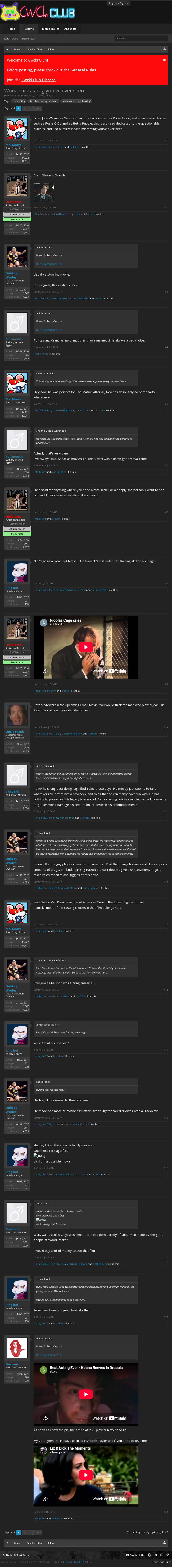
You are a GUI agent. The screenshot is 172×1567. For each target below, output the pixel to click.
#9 (166, 684)
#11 (166, 811)
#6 (166, 465)
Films (20, 95)
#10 (166, 727)
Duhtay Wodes (11, 275)
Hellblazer (75, 146)
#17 (166, 1167)
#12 (166, 881)
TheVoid (12, 791)
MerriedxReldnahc (78, 298)
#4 (166, 347)
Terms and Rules (161, 1561)
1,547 (26, 293)
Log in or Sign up (118, 3)
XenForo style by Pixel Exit (78, 1561)
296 (27, 1377)
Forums (29, 29)
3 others (90, 213)
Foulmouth (14, 339)
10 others (85, 817)
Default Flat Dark (17, 1555)
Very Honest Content (77, 1124)
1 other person (99, 589)
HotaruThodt (58, 213)
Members (48, 29)
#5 (166, 404)
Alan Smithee (56, 146)
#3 (166, 291)
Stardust (52, 887)
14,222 (25, 157)
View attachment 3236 (49, 264)
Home (11, 29)
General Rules (83, 69)
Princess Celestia (67, 887)
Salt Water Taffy (43, 410)
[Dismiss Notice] (164, 60)
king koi (12, 588)
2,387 (26, 228)
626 (27, 354)
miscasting (19, 101)
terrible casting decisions (44, 101)
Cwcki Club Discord (38, 79)
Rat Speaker (73, 213)
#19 (166, 1316)
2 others (100, 410)
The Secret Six (57, 1263)
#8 (166, 583)
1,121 (26, 804)
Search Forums (11, 38)
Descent (12, 1364)
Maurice (53, 817)
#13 (166, 924)
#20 (166, 1512)
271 (27, 600)
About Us (70, 29)
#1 (166, 140)
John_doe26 (41, 146)
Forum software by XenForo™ (32, 1561)
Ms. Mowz (39, 95)
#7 (166, 512)
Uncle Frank (15, 731)
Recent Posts (28, 38)
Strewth (55, 518)
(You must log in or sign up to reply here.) (147, 1532)
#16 (166, 1117)
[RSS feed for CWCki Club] (168, 1555)
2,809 (26, 747)
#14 (166, 989)
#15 (166, 1049)
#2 (166, 207)
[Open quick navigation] (164, 49)
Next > (37, 108)
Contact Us (136, 1555)
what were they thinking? (77, 101)
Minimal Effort (43, 298)
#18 (166, 1257)
